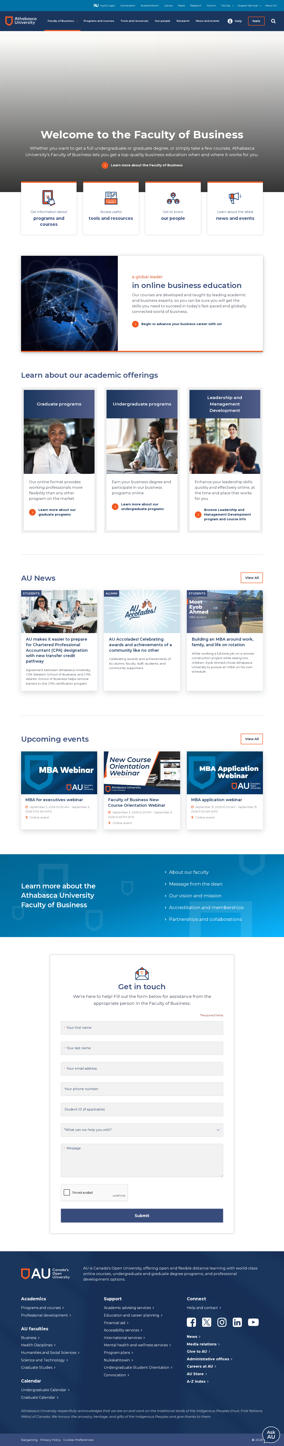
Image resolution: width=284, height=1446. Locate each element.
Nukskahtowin (150, 5)
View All (252, 578)
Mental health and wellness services (136, 1345)
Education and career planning (131, 1315)
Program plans (117, 1353)
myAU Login (107, 5)
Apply (256, 20)
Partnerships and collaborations (205, 919)
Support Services (248, 5)
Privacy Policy (50, 1440)
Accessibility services (121, 1330)
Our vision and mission (195, 895)
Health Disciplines (36, 1345)
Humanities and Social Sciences (48, 1353)
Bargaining (29, 1440)
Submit (142, 1215)
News (181, 5)
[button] (234, 21)
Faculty (225, 5)
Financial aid (114, 1323)
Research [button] (183, 20)
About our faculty (189, 872)
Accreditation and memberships (206, 907)
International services (123, 1338)
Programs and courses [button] (99, 20)
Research (195, 5)
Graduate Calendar (38, 1397)
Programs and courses (41, 1308)
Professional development (44, 1315)
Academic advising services (127, 1308)
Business (28, 1338)
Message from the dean (196, 884)
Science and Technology (43, 1360)
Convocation (127, 5)
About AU (271, 5)
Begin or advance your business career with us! (181, 324)
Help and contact (202, 1308)
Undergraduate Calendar (43, 1390)
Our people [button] (162, 20)
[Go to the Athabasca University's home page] (22, 21)
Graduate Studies (36, 1367)
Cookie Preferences (78, 1440)
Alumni (211, 5)
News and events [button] (207, 20)
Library (168, 5)
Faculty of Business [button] (61, 20)
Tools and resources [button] (134, 20)
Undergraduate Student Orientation (136, 1367)
